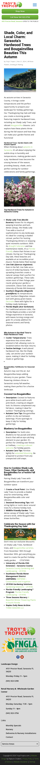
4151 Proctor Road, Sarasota (12, 21)
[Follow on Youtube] (22, 657)
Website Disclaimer (21, 762)
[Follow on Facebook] (18, 657)
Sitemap (32, 762)
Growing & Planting (16, 65)
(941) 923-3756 (12, 713)
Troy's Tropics (10, 61)
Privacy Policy (27, 759)
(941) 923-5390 (12, 681)
